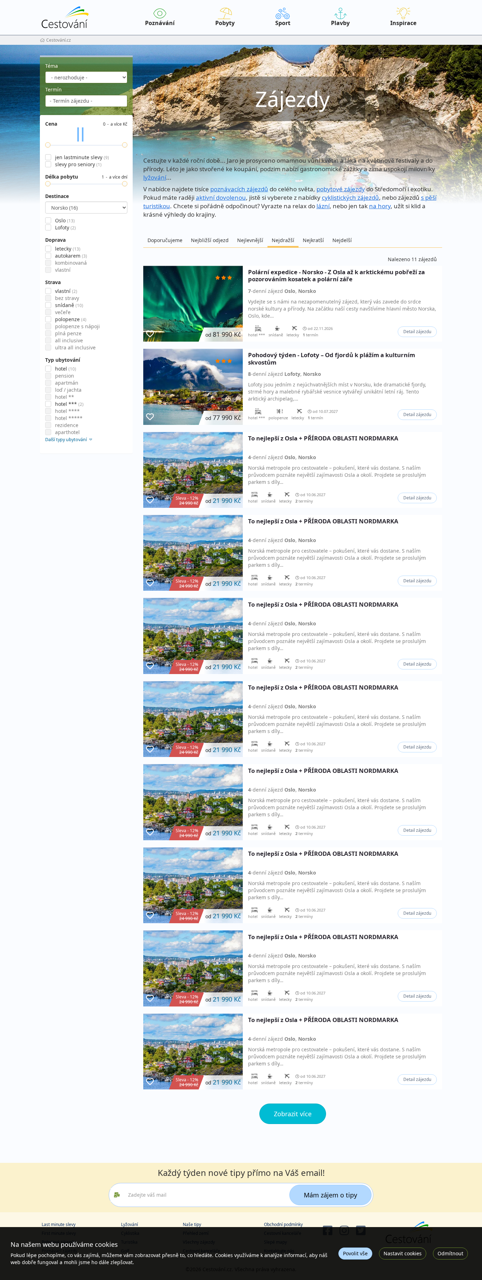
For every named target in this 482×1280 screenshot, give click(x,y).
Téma (51, 65)
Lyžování (129, 1224)
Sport (282, 23)
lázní (323, 206)
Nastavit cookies (403, 1253)
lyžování (154, 177)
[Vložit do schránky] (150, 334)
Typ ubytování (62, 359)
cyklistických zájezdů (350, 197)
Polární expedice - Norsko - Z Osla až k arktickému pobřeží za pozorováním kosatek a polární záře (336, 276)
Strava (53, 282)
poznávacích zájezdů (239, 189)
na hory (380, 206)
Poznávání (160, 23)
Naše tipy (192, 1224)
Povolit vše (355, 1253)
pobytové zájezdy (341, 189)
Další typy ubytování (66, 440)
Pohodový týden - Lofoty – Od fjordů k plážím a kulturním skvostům (331, 358)
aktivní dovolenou (221, 197)
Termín (53, 89)
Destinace (57, 196)
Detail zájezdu (417, 332)
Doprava (55, 239)
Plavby (340, 23)
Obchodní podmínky (283, 1224)
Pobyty (225, 23)
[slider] (47, 145)
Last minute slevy (59, 1224)
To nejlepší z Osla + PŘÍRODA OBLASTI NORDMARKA (323, 438)
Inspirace (403, 23)
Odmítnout (450, 1253)
